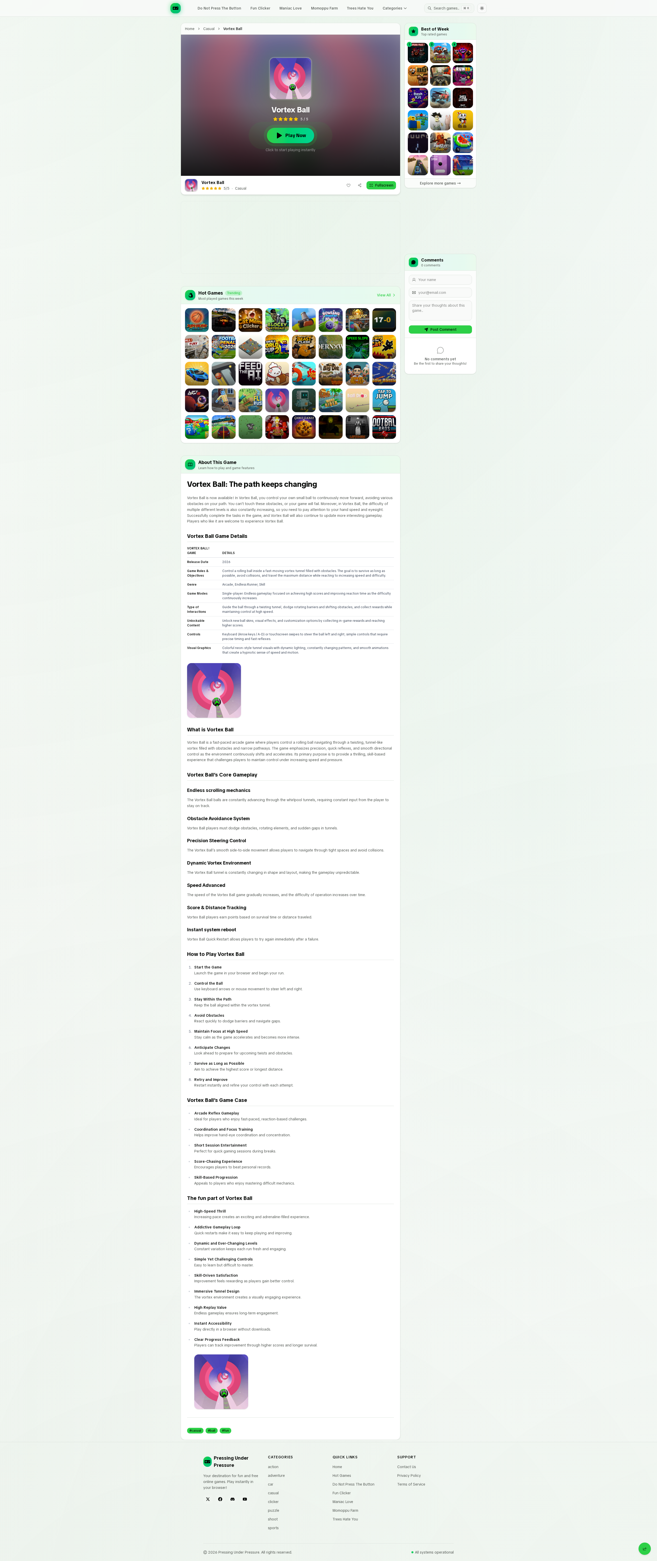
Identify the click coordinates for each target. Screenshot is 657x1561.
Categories (392, 8)
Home (190, 28)
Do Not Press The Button (219, 8)
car (270, 1484)
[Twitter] (207, 1499)
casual (209, 28)
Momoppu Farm (324, 8)
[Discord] (232, 1499)
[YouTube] (244, 1499)
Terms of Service (411, 1484)
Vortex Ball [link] (232, 28)
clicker (273, 1501)
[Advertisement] (328, 237)
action (273, 1467)
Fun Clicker (260, 8)
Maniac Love (290, 8)
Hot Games (342, 1475)
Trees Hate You (360, 8)
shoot (273, 1519)
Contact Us (406, 1467)
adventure (276, 1475)
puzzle (273, 1510)
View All (384, 295)
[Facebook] (220, 1499)
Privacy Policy (409, 1475)
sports (273, 1528)
